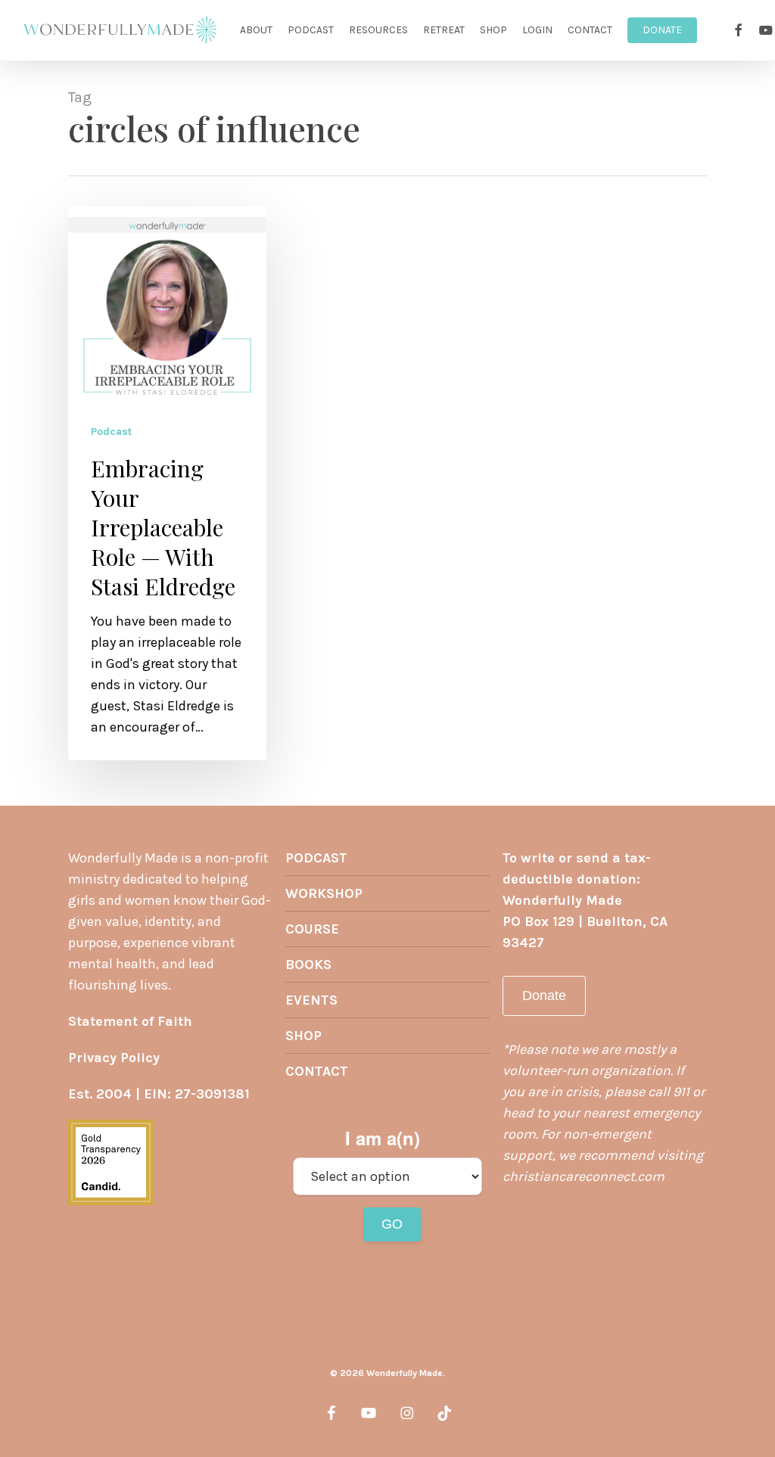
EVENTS (311, 1000)
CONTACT (316, 1071)
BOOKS (308, 964)
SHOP (303, 1035)
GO (392, 1224)
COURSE (312, 929)
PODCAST (316, 858)
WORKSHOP (324, 893)
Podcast (111, 431)
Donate (544, 995)
